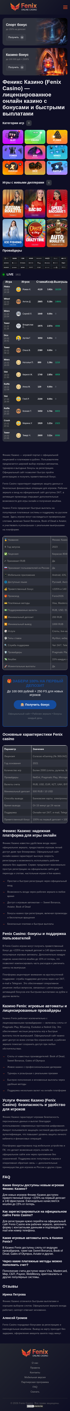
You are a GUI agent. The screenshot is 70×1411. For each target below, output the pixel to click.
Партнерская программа (35, 1382)
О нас (35, 1362)
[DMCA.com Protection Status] (35, 1407)
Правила (35, 1367)
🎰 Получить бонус (35, 704)
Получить (13, 37)
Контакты (35, 1372)
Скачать (35, 1391)
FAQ (35, 1386)
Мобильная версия (35, 1377)
